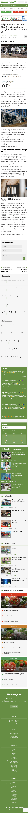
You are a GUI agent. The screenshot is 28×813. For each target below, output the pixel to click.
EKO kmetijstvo (14, 801)
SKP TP (14, 769)
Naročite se (14, 706)
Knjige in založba (14, 733)
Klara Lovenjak (13, 35)
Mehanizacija (14, 794)
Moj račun (14, 751)
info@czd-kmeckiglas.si (14, 723)
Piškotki (14, 757)
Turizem (14, 790)
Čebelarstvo (14, 787)
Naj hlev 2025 (14, 766)
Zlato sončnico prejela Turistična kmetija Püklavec (14, 288)
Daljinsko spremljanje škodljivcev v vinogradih (13, 312)
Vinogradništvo (14, 797)
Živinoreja (14, 786)
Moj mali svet (14, 735)
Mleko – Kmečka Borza (17, 234)
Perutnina (20, 8)
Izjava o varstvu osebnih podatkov (14, 760)
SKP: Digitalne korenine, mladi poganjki (14, 783)
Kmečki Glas (14, 761)
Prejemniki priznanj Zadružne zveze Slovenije (13, 280)
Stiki (14, 754)
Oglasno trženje (14, 758)
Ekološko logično (14, 772)
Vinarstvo (12, 8)
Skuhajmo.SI (14, 765)
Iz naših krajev (14, 799)
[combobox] (14, 427)
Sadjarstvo (14, 793)
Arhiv (14, 749)
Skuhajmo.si (14, 736)
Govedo (2, 35)
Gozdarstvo (14, 802)
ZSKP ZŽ (14, 770)
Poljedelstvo (14, 785)
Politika (14, 789)
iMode (19, 809)
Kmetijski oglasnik (14, 737)
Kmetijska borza (14, 739)
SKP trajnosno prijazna (14, 768)
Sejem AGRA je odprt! (6, 304)
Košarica (14, 752)
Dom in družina (14, 798)
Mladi (5, 8)
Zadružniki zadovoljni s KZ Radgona (10, 296)
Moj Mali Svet (14, 764)
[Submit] (24, 258)
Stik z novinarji (14, 756)
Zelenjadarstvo (14, 791)
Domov (6, 6)
